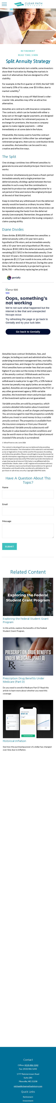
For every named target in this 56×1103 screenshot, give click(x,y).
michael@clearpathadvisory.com (28, 1086)
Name (5, 487)
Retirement (28, 1097)
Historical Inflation (14, 741)
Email (5, 504)
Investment (28, 1100)
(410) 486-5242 (31, 1065)
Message (6, 521)
